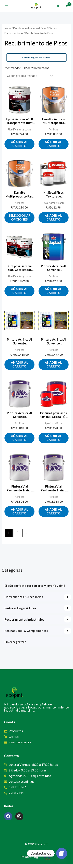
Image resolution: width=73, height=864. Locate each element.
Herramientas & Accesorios (23, 597)
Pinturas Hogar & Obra (20, 608)
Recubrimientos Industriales (24, 619)
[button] (58, 6)
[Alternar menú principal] (6, 6)
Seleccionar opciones (20, 217)
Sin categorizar (15, 642)
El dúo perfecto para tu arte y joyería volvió (34, 585)
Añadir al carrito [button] (19, 144)
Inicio (7, 28)
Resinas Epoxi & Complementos (26, 630)
